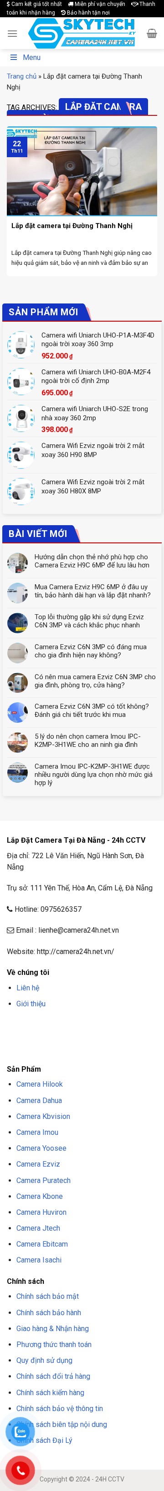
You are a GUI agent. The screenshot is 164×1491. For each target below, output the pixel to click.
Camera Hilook (39, 1084)
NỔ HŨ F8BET (104, 1037)
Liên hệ (27, 988)
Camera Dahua (39, 1100)
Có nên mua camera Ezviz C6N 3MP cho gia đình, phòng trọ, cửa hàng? (95, 681)
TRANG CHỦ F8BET (50, 1025)
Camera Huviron (41, 1212)
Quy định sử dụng (44, 1360)
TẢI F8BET (42, 1037)
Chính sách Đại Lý (44, 1440)
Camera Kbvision (43, 1116)
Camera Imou (37, 1132)
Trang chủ (21, 76)
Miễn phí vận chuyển (99, 4)
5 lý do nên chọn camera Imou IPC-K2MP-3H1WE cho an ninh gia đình (88, 740)
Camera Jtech (38, 1228)
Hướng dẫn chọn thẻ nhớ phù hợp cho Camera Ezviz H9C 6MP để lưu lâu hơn (92, 561)
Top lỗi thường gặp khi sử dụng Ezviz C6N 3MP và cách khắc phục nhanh (89, 621)
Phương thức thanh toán (54, 1344)
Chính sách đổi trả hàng (53, 1376)
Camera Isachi (39, 1260)
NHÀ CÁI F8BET (96, 1025)
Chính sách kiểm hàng (50, 1392)
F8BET (15, 1025)
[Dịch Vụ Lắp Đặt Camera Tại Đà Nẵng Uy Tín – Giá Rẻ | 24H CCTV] (82, 33)
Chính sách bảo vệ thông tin (59, 1408)
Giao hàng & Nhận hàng (52, 1328)
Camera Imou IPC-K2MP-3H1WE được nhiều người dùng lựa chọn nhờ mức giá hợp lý (94, 774)
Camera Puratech (43, 1180)
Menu (32, 57)
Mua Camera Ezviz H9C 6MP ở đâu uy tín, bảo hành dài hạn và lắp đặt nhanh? (93, 591)
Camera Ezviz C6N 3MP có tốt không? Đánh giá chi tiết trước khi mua (92, 710)
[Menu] (12, 33)
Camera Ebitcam (42, 1244)
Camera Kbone (39, 1196)
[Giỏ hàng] (152, 33)
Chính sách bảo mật (47, 1296)
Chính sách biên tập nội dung (61, 1424)
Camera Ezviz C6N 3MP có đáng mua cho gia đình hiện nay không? (91, 651)
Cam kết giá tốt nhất (36, 4)
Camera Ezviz (38, 1164)
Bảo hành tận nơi (88, 13)
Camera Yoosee (41, 1148)
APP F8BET (71, 1037)
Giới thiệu (31, 1003)
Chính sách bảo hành (48, 1312)
